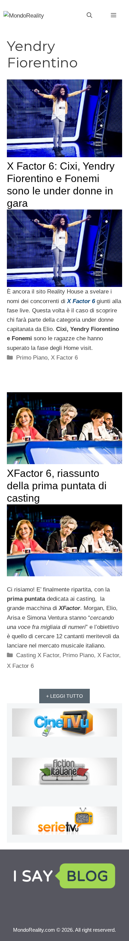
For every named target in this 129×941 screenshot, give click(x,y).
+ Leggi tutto (64, 696)
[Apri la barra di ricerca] (89, 15)
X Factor (108, 655)
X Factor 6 (64, 357)
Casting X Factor (37, 655)
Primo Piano (31, 357)
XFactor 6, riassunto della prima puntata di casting (57, 486)
